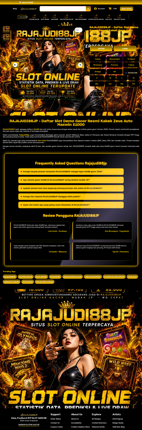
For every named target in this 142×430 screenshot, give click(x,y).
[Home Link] (28, 9)
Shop (15, 9)
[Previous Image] (15, 65)
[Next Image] (80, 65)
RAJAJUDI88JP (9, 129)
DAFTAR (101, 49)
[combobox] (63, 8)
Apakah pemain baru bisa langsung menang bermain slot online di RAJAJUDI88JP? (62, 188)
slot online (42, 140)
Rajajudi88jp (24, 135)
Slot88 (36, 129)
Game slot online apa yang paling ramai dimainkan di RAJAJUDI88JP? (56, 205)
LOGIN (125, 49)
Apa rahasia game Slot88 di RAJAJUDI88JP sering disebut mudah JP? (56, 180)
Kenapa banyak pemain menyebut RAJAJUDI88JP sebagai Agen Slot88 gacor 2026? (63, 171)
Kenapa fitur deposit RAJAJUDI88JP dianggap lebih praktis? (51, 196)
